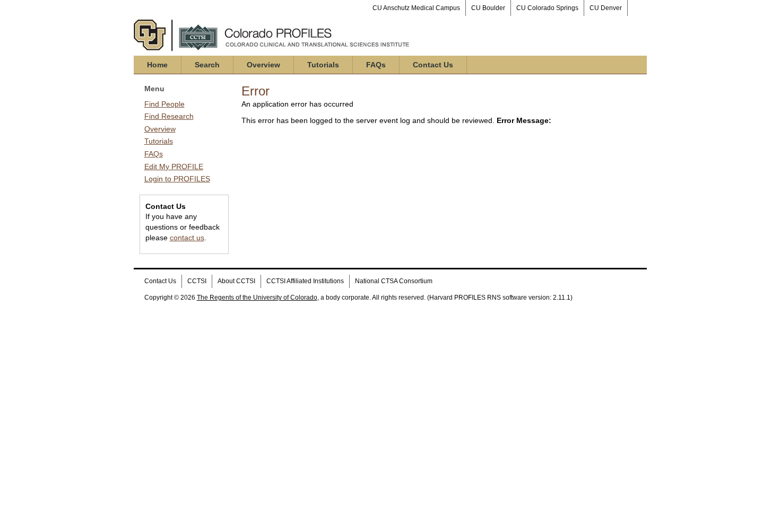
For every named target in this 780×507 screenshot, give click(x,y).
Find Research (169, 116)
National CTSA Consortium (393, 281)
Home (157, 64)
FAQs (376, 64)
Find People (164, 104)
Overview (263, 64)
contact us (187, 237)
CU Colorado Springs (547, 8)
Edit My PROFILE (173, 166)
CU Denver (606, 8)
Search (207, 64)
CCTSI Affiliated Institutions (305, 281)
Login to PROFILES (177, 178)
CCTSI (196, 281)
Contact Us (433, 64)
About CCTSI (236, 281)
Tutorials (323, 64)
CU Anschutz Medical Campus (416, 8)
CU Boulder (488, 8)
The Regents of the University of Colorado (257, 297)
